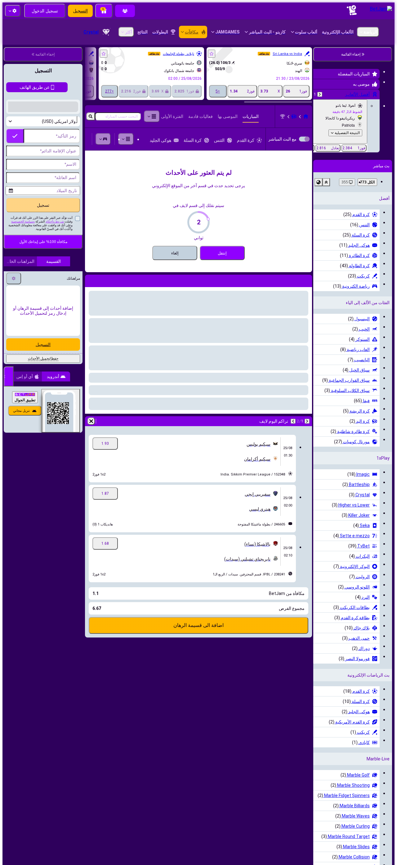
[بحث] (90, 116)
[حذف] (91, 279)
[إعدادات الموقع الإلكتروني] (12, 11)
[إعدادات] (13, 354)
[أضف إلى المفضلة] (279, 54)
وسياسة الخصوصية (23, 297)
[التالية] (358, 279)
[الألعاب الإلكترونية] (104, 139)
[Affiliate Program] (125, 11)
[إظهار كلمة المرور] (15, 250)
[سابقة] (374, 279)
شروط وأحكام (55, 297)
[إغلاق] (9, 452)
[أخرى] (127, 139)
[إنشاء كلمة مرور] (32, 250)
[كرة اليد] (361, 116)
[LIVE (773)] (373, 116)
